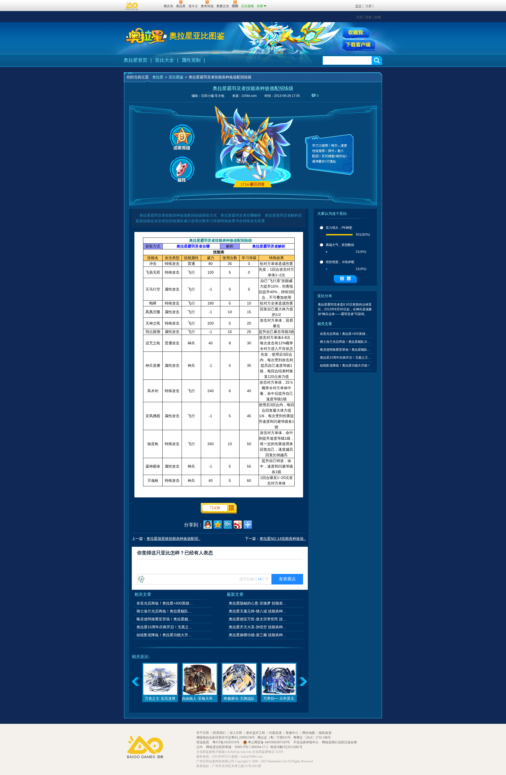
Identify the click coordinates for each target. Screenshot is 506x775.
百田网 (152, 5)
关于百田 (202, 733)
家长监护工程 (255, 733)
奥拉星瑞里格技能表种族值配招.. (173, 538)
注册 (368, 6)
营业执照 (203, 742)
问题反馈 (275, 733)
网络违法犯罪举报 (219, 747)
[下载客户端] (358, 45)
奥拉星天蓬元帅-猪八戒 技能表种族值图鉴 (258, 611)
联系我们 (219, 733)
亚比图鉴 (176, 77)
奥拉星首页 (135, 60)
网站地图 (308, 733)
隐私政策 (325, 733)
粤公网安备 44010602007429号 (269, 742)
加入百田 (236, 733)
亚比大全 (164, 60)
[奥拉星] (146, 35)
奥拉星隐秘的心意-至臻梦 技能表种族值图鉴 (258, 603)
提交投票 (345, 279)
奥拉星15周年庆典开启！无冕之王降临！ (166, 627)
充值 (359, 17)
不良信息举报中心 (306, 742)
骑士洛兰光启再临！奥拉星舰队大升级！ (166, 611)
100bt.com (249, 96)
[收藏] (355, 32)
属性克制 (191, 60)
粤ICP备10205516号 (226, 742)
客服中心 (292, 733)
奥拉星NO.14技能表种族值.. (283, 538)
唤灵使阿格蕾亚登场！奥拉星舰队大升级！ (166, 619)
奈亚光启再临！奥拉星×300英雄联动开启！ (166, 603)
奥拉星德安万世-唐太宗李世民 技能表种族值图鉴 (258, 619)
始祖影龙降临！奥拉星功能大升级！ (166, 635)
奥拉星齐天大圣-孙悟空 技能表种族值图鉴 (258, 627)
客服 (368, 17)
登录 (358, 6)
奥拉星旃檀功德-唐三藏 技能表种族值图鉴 (258, 635)
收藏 (377, 17)
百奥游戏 (132, 6)
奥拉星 (157, 77)
